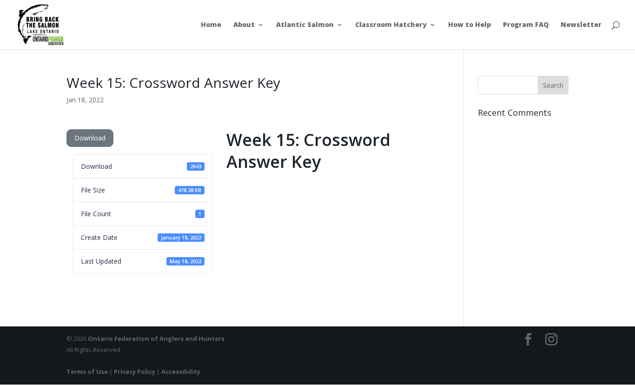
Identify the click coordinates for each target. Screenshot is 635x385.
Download (90, 137)
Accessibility (180, 371)
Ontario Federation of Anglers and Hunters (156, 338)
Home (211, 25)
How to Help (469, 25)
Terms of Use (87, 371)
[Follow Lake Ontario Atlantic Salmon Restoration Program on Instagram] (551, 339)
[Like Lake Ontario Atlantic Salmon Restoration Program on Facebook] (528, 339)
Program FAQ (526, 25)
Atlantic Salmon (305, 25)
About (244, 25)
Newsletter (581, 25)
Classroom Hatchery (391, 25)
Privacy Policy (134, 371)
